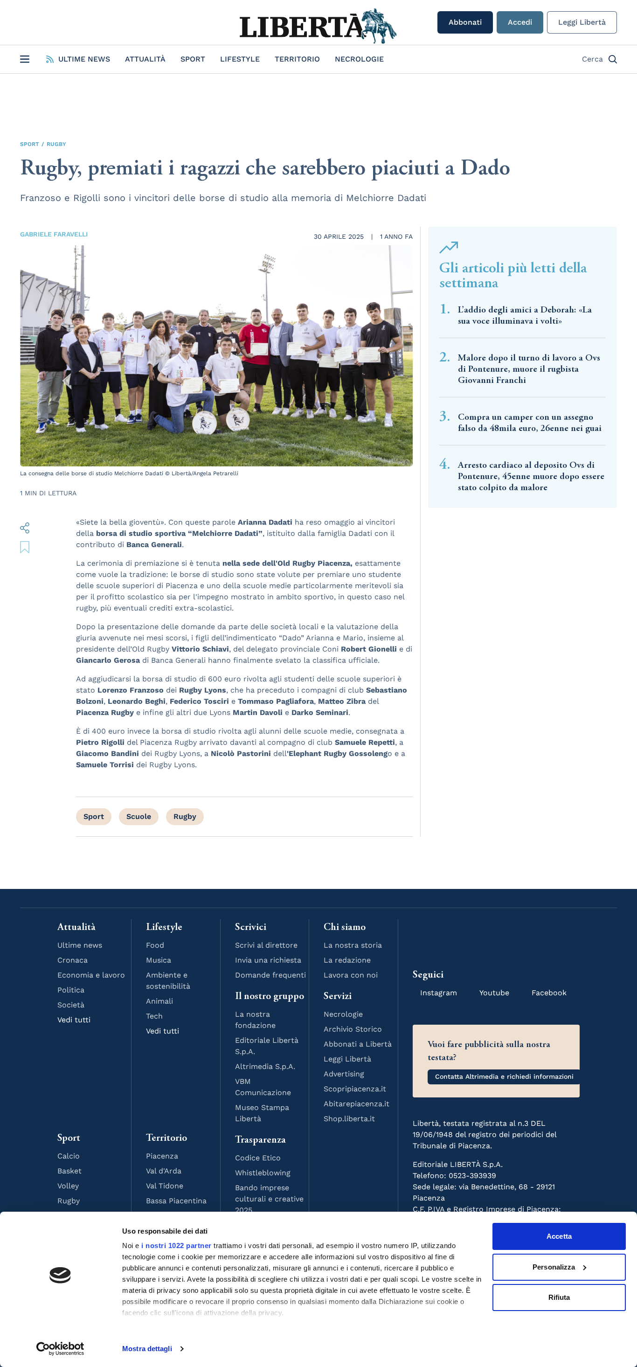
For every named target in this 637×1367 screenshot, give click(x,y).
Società (70, 1004)
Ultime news (79, 945)
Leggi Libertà (582, 22)
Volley (68, 1185)
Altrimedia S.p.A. (265, 1066)
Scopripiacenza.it (355, 1088)
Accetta (559, 1236)
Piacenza (162, 1156)
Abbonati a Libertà (358, 1044)
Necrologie (359, 59)
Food (155, 945)
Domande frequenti (270, 975)
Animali (159, 1001)
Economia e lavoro (91, 975)
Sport (192, 59)
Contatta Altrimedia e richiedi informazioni (504, 1076)
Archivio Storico (353, 1029)
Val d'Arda (163, 1170)
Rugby (56, 144)
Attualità (145, 59)
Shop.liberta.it (349, 1118)
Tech (154, 1016)
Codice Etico (258, 1157)
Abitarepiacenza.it (356, 1103)
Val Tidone (164, 1185)
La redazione (347, 960)
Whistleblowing (263, 1172)
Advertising (344, 1073)
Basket (69, 1170)
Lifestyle (240, 59)
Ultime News (84, 59)
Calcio (68, 1156)
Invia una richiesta (268, 960)
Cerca (592, 59)
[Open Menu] (24, 59)
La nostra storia (353, 945)
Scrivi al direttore (266, 945)
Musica (158, 960)
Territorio (297, 59)
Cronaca (72, 960)
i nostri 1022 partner (176, 1245)
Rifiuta (559, 1297)
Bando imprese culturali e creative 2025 (269, 1198)
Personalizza (554, 1267)
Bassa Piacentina (176, 1200)
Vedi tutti (73, 1019)
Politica (70, 989)
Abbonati (465, 22)
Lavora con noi (351, 975)
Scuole (138, 816)
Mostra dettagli (147, 1349)
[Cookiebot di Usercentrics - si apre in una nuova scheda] (60, 1349)
